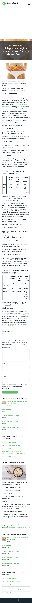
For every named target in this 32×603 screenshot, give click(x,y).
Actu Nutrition (17, 45)
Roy (11, 331)
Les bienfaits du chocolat (9, 456)
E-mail (4, 370)
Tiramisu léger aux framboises (11, 415)
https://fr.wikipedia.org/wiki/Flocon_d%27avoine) (16, 527)
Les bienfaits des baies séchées (11, 445)
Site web (4, 376)
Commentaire (6, 347)
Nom (4, 363)
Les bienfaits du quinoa (8, 448)
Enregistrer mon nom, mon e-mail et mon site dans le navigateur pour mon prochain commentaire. (14, 386)
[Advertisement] (16, 24)
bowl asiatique (6, 409)
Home (9, 45)
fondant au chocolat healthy (10, 427)
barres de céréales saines (10, 421)
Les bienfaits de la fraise (9, 442)
